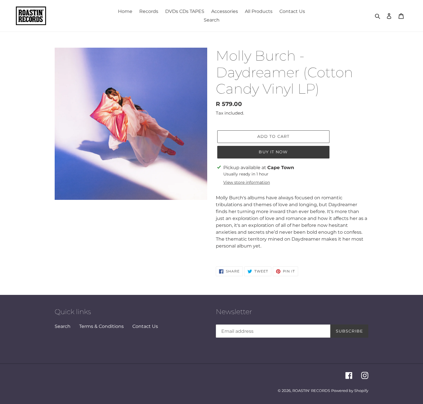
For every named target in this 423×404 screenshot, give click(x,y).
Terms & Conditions (101, 326)
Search (62, 326)
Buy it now (273, 151)
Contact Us (145, 326)
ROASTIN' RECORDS (311, 390)
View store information (246, 182)
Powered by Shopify (349, 390)
